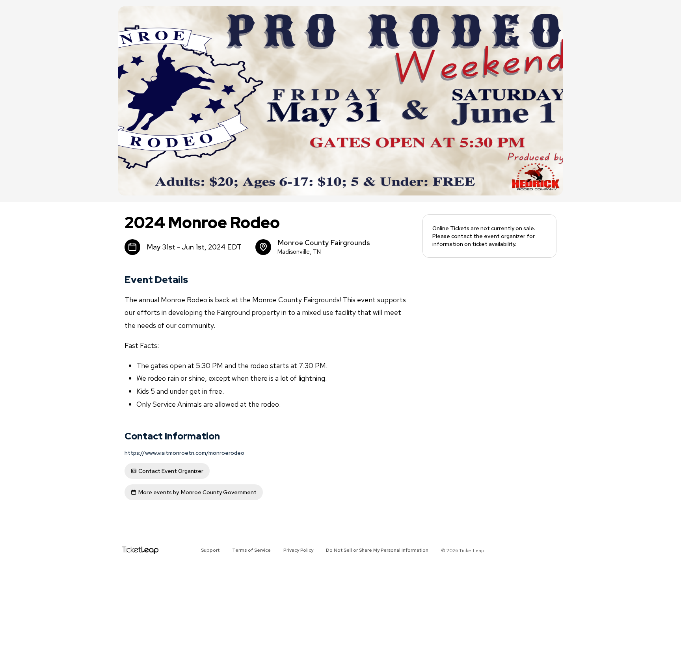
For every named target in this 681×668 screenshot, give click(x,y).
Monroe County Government (197, 492)
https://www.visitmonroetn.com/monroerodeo (184, 452)
